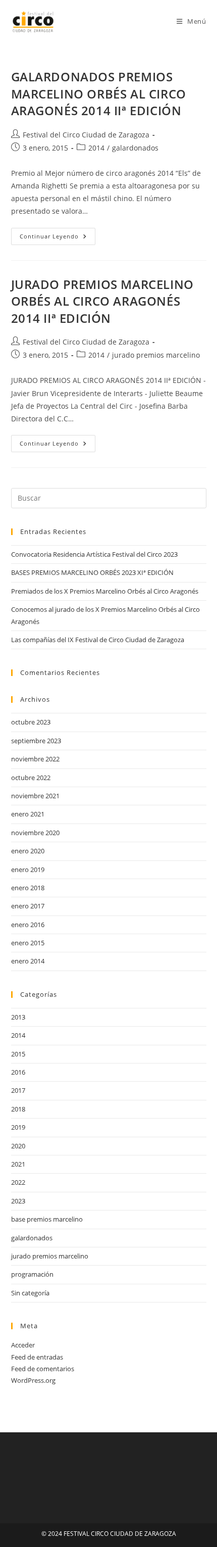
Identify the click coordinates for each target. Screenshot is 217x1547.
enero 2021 (27, 813)
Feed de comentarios (42, 1368)
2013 (18, 1017)
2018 (18, 1109)
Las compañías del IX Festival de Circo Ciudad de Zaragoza (97, 639)
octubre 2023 (30, 722)
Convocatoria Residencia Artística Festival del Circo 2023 (94, 554)
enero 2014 (27, 960)
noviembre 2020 (35, 832)
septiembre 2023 (36, 740)
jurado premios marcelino (156, 355)
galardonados (135, 148)
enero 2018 (27, 887)
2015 (18, 1053)
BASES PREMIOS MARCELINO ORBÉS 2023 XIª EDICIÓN (92, 572)
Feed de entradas (37, 1357)
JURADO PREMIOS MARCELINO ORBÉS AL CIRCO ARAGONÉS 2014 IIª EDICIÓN (102, 301)
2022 (18, 1182)
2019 (18, 1127)
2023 (18, 1200)
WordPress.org (33, 1380)
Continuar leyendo (57, 238)
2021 (18, 1164)
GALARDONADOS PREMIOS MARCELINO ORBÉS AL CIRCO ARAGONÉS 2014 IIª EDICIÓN (98, 93)
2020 (18, 1145)
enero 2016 (27, 924)
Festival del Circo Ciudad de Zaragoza (86, 134)
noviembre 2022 (35, 758)
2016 (18, 1072)
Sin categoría (30, 1292)
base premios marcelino (47, 1219)
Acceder (23, 1344)
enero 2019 (27, 869)
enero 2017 (27, 905)
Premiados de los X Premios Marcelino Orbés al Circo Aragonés (104, 591)
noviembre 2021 (35, 795)
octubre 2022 (30, 777)
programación (32, 1274)
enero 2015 (27, 942)
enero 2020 (27, 850)
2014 (96, 148)
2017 (18, 1090)
